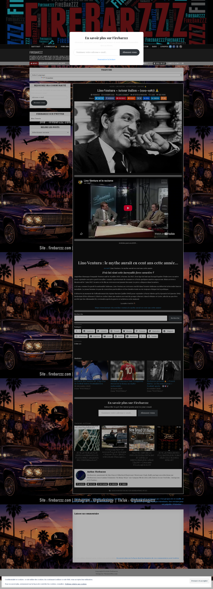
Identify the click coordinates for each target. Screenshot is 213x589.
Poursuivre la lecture (106, 59)
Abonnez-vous (130, 52)
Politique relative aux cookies (76, 584)
